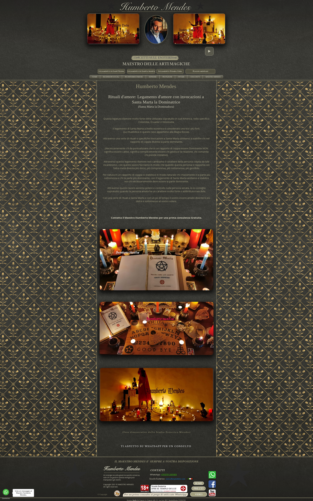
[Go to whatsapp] (6, 492)
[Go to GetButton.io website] (6, 498)
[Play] (209, 51)
